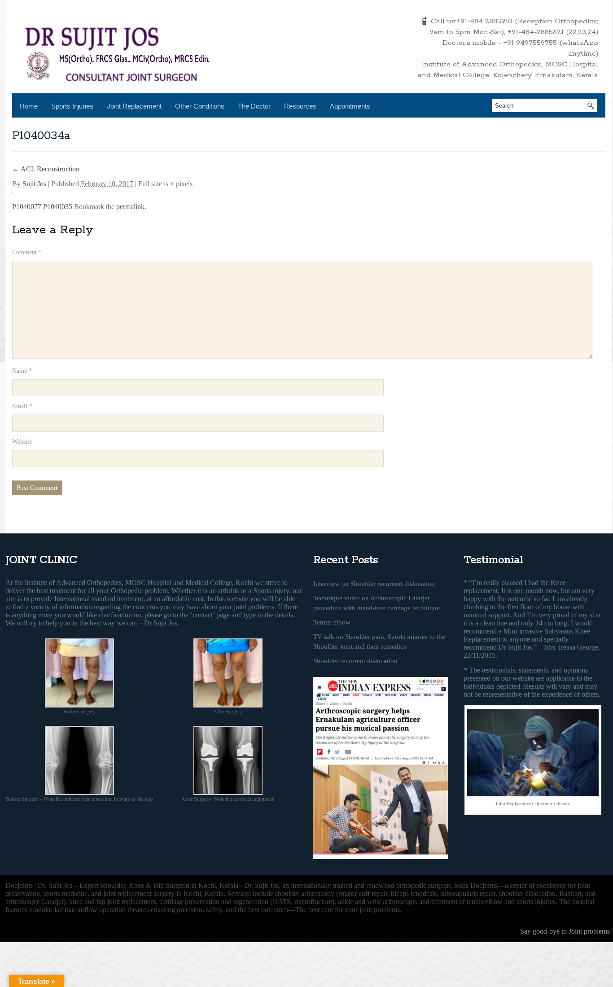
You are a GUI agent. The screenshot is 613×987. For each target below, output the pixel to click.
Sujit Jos (34, 184)
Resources (300, 106)
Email (22, 406)
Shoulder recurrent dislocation (355, 660)
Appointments (350, 106)
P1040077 (26, 206)
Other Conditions (199, 106)
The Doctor (254, 106)
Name (22, 370)
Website (22, 441)
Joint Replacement (134, 106)
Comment (27, 252)
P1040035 (57, 206)
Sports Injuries (72, 106)
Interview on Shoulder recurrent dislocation (374, 583)
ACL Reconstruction (45, 169)
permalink (130, 206)
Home (29, 106)
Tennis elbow (331, 622)
